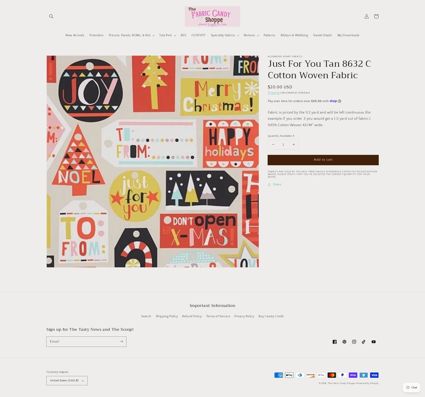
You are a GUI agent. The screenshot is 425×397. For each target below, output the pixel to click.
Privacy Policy (244, 316)
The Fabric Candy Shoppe (342, 383)
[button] (51, 16)
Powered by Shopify (367, 383)
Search (146, 316)
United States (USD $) (64, 380)
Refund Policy (192, 316)
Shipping (274, 92)
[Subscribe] (121, 341)
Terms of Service (218, 316)
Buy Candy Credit (271, 316)
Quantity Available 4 (281, 135)
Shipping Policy (167, 316)
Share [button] (277, 184)
